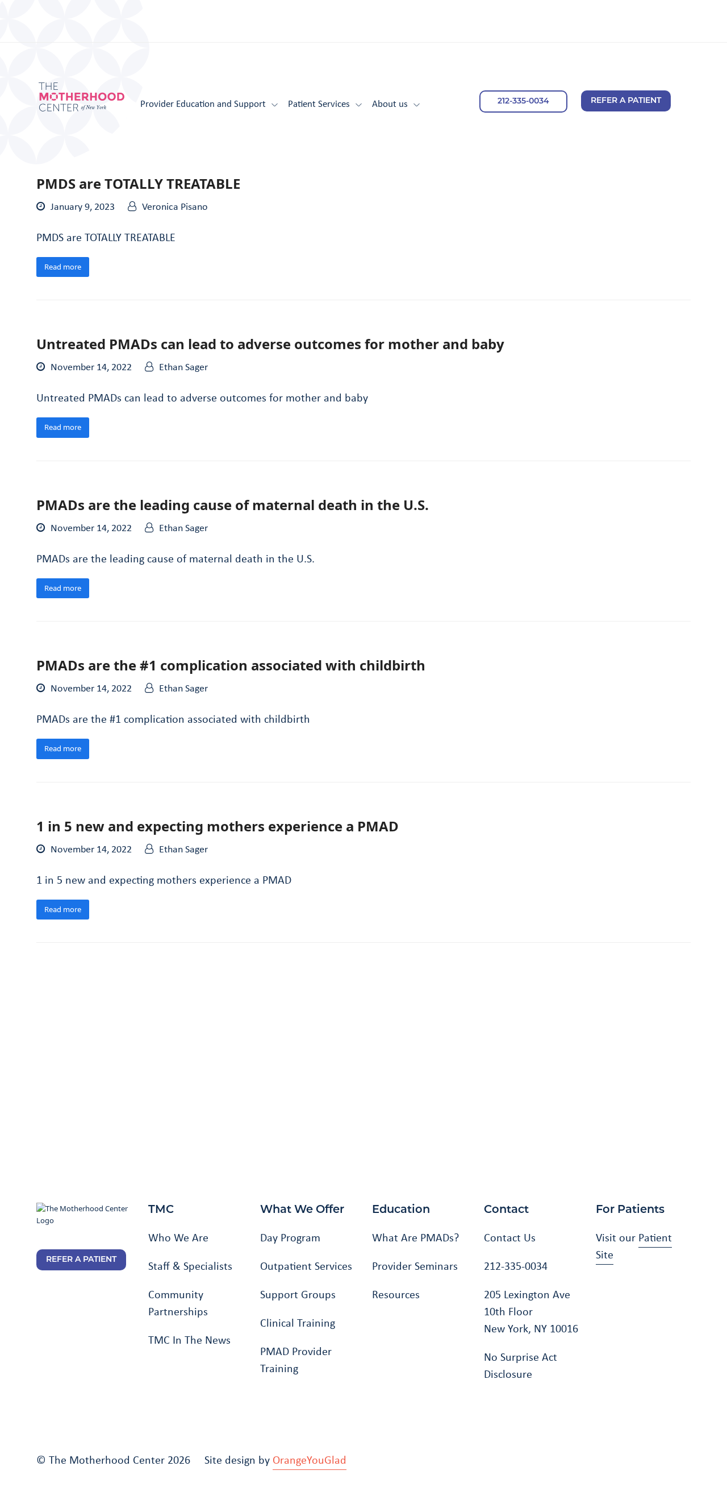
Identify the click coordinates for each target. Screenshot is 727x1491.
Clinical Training (297, 1322)
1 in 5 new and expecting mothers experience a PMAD (217, 826)
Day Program (290, 1237)
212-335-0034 (523, 101)
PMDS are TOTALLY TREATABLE (138, 183)
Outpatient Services (306, 1265)
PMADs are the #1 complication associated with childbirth (230, 665)
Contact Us (510, 1237)
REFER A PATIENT (626, 101)
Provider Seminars (415, 1265)
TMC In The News (189, 1339)
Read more (62, 267)
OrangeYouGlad (309, 1459)
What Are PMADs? (415, 1237)
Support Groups (298, 1294)
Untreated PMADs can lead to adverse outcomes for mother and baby (270, 343)
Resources (396, 1294)
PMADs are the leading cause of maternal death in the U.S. (232, 504)
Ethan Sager (183, 367)
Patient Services (319, 103)
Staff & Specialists (190, 1265)
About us (390, 103)
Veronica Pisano (175, 206)
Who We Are (178, 1237)
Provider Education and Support (203, 103)
